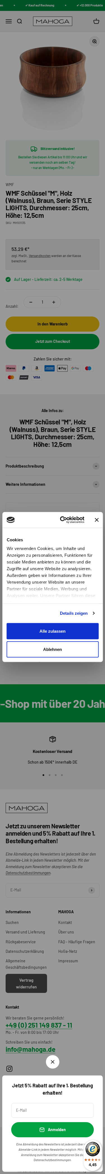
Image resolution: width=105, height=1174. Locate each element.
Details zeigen (74, 613)
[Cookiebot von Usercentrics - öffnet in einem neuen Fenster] (62, 520)
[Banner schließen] (97, 520)
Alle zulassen (52, 630)
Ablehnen (52, 649)
